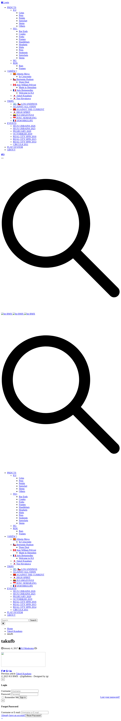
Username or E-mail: (11, 712)
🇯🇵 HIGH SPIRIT (21, 112)
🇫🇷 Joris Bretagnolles (23, 90)
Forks (21, 36)
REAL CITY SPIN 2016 (24, 136)
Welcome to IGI (26, 93)
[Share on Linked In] (11, 671)
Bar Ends (23, 31)
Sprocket (23, 20)
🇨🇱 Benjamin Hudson (23, 79)
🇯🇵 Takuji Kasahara (22, 95)
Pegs (21, 15)
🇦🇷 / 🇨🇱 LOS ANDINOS (25, 104)
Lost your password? (110, 697)
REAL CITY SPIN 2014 (24, 142)
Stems (21, 23)
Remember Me (11, 697)
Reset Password (34, 716)
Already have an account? (13, 715)
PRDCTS (11, 7)
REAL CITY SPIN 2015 (24, 139)
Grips (21, 12)
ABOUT (11, 149)
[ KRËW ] (12, 71)
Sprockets (23, 55)
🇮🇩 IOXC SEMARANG (25, 118)
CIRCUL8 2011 (20, 144)
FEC (15, 28)
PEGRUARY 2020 (22, 131)
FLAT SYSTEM (15, 147)
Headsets (23, 44)
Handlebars (24, 42)
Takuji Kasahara (23, 673)
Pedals (22, 18)
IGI (14, 10)
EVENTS (11, 123)
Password (5, 694)
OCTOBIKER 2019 (22, 134)
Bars (21, 66)
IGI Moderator (27, 648)
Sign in (23, 697)
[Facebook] (2, 154)
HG (15, 60)
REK (15, 63)
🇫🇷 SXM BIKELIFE (23, 120)
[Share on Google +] (7, 671)
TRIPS (10, 101)
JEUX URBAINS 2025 (24, 128)
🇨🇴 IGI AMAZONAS (23, 115)
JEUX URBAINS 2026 (24, 126)
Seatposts (23, 52)
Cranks (22, 34)
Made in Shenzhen (27, 87)
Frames (22, 39)
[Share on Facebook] (2, 671)
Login (6, 2)
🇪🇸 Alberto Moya (21, 74)
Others (22, 26)
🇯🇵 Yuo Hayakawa (22, 98)
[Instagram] (4, 154)
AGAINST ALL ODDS (24, 106)
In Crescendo (25, 76)
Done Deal (24, 82)
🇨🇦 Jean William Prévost (24, 85)
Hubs (21, 47)
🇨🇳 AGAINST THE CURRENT (28, 109)
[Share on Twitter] (4, 671)
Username (6, 691)
